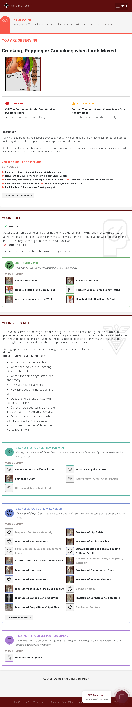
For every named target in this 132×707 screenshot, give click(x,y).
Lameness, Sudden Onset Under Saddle (91, 179)
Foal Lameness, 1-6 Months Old (22, 183)
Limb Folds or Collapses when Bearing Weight (30, 187)
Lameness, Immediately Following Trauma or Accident (35, 179)
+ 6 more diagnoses (19, 617)
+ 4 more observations (18, 195)
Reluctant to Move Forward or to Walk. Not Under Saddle (36, 175)
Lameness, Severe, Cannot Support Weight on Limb (33, 172)
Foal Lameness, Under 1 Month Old (63, 183)
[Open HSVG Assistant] (122, 696)
